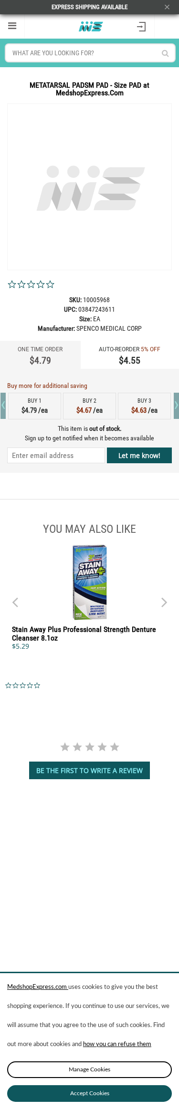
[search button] (165, 53)
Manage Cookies (89, 1069)
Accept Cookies (89, 1093)
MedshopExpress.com (37, 987)
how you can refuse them (117, 1044)
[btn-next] (14, 597)
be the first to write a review (89, 770)
